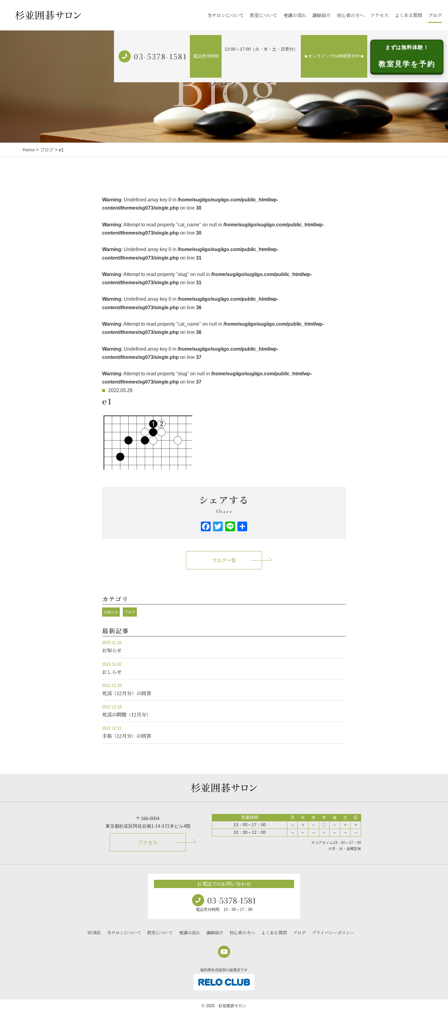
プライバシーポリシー (333, 932)
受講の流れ (294, 15)
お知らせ (111, 612)
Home (29, 149)
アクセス (379, 15)
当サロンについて (225, 15)
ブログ (435, 15)
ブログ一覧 (224, 560)
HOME (94, 932)
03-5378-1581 (160, 56)
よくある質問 (408, 15)
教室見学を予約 (407, 56)
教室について (263, 15)
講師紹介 (321, 15)
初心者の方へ (350, 15)
